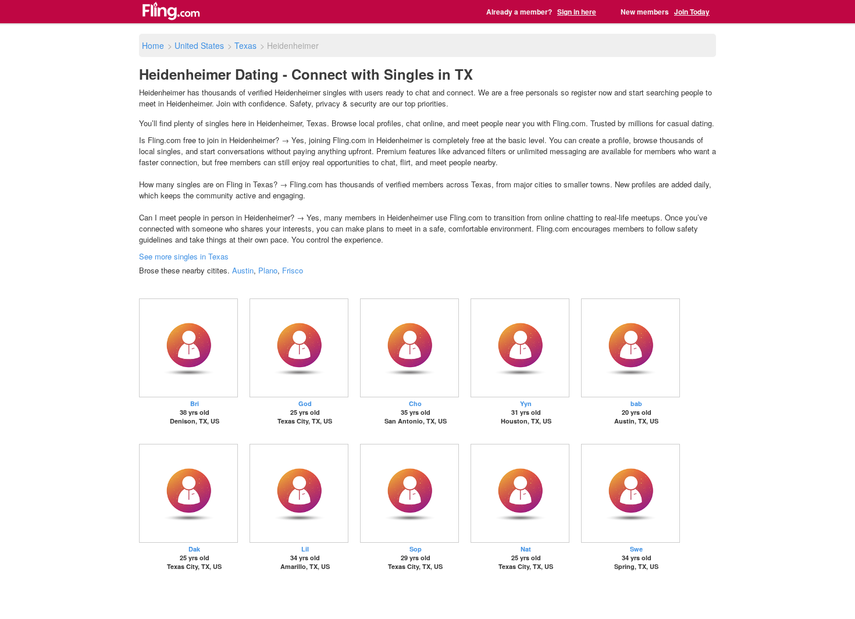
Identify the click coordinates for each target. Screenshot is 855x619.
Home (153, 45)
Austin (243, 270)
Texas (245, 45)
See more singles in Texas (184, 256)
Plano (267, 270)
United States (199, 45)
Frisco (292, 270)
